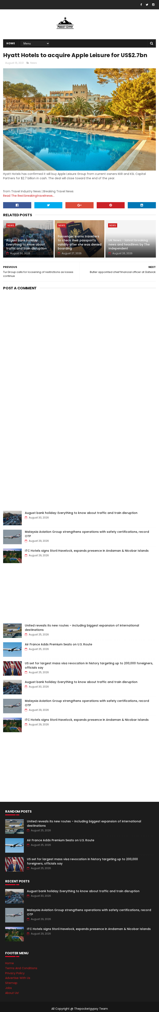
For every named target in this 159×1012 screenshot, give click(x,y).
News (33, 63)
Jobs (8, 988)
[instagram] (153, 4)
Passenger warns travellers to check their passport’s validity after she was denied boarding (79, 242)
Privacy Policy (15, 973)
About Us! (12, 993)
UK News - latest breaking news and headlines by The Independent (129, 244)
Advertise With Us (17, 978)
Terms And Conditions (21, 968)
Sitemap (11, 983)
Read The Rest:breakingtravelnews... (28, 196)
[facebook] (141, 4)
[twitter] (147, 4)
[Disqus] (79, 344)
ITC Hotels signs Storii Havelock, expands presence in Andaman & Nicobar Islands (87, 551)
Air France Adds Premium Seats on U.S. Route (58, 644)
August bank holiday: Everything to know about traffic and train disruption (26, 244)
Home (10, 43)
